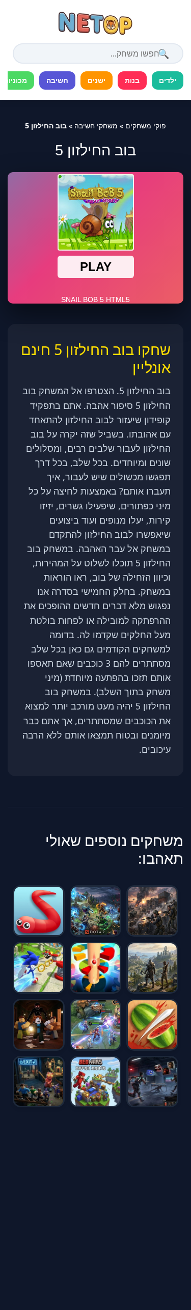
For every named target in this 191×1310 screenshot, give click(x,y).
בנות (132, 80)
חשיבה (57, 80)
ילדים (167, 80)
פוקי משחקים (145, 125)
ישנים (96, 80)
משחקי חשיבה (96, 125)
